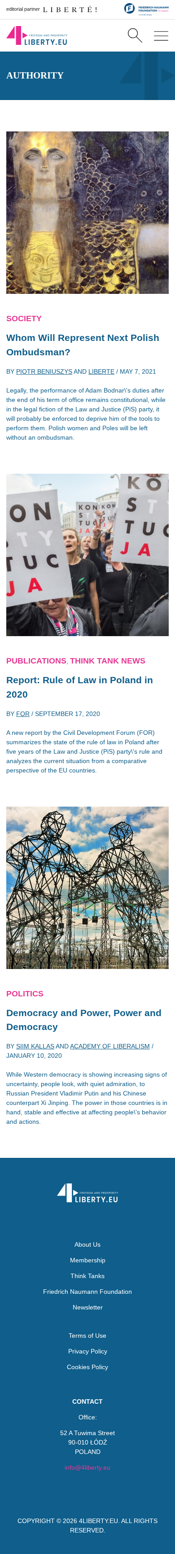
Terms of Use (87, 1335)
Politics (25, 993)
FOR (23, 713)
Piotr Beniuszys (44, 371)
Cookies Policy (87, 1367)
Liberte (101, 371)
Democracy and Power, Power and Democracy (84, 1020)
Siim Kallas (35, 1046)
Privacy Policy (87, 1351)
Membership (87, 1260)
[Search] (135, 35)
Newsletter (88, 1307)
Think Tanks (87, 1275)
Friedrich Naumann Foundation (87, 1291)
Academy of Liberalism (110, 1046)
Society (24, 318)
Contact (87, 1401)
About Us (87, 1244)
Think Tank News (107, 660)
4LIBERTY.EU (98, 1520)
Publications (36, 660)
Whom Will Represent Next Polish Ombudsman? (82, 344)
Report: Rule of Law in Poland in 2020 (79, 687)
